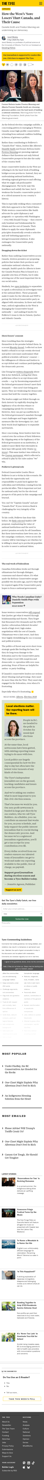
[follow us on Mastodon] (16, 64)
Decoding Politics (8, 47)
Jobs (4, 1442)
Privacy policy (6, 923)
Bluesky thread (17, 347)
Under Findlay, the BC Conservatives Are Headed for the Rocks (21, 1069)
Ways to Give (7, 1452)
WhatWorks (28, 1446)
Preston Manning (10, 151)
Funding (5, 1435)
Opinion (6, 9)
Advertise (6, 1439)
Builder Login (8, 1467)
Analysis (26, 1425)
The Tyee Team (8, 1428)
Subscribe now (22, 919)
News (25, 1421)
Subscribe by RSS (9, 1470)
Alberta (19, 696)
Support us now (13, 889)
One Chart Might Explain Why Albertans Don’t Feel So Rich (21, 1084)
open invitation (22, 286)
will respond (34, 612)
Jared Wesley (12, 37)
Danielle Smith (8, 148)
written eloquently (24, 371)
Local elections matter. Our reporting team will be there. (20, 709)
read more (17, 606)
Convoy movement (14, 455)
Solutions (27, 1435)
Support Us (6, 1456)
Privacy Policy (8, 1446)
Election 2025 (30, 696)
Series (25, 1442)
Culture (26, 1428)
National (26, 1432)
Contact (5, 1432)
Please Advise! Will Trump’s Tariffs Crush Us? (20, 1130)
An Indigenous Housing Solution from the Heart (18, 1097)
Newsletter (6, 1425)
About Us (6, 1421)
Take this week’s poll (22, 1399)
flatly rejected (18, 520)
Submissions (7, 1449)
